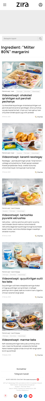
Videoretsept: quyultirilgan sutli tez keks (22, 280)
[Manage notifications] (5, 395)
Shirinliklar (27, 91)
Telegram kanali (21, 374)
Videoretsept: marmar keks (19, 340)
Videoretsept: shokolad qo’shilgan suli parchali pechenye (17, 98)
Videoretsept (36, 91)
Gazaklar (19, 153)
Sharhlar (40, 117)
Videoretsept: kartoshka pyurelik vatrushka (17, 216)
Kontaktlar (21, 369)
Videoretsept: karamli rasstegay (22, 157)
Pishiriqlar (19, 91)
